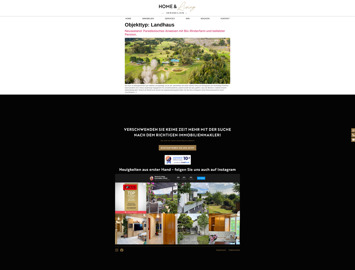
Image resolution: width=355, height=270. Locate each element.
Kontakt (225, 18)
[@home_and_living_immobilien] (151, 178)
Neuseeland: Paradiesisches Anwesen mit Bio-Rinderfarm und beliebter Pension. (175, 32)
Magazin (205, 18)
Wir (188, 18)
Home (128, 18)
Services (170, 18)
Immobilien (148, 18)
